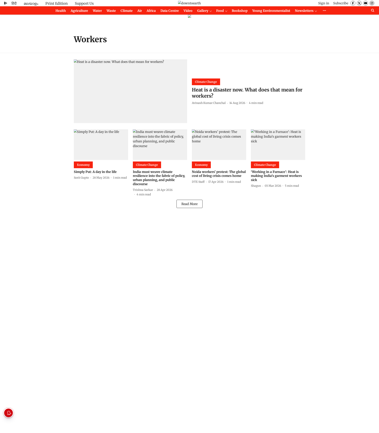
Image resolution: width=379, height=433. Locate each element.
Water (97, 11)
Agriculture (79, 11)
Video (188, 11)
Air (139, 11)
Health (60, 11)
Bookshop (240, 11)
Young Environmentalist (271, 11)
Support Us (84, 3)
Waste (111, 11)
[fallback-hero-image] (130, 91)
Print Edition (56, 3)
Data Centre (169, 11)
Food (220, 11)
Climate (127, 11)
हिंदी (14, 3)
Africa (151, 11)
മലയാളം (31, 3)
